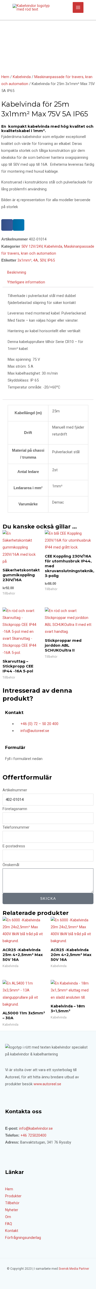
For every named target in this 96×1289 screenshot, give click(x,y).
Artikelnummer (15, 790)
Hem (5, 77)
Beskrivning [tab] (16, 272)
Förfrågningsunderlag (23, 1237)
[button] (7, 225)
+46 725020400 (33, 1135)
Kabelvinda (22, 77)
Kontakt (11, 1230)
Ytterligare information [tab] (26, 282)
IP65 (51, 260)
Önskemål (11, 865)
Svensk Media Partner (74, 1269)
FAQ (8, 1223)
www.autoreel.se (47, 1084)
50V (43, 260)
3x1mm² (24, 260)
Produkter (13, 1196)
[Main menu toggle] (78, 7)
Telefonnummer (16, 827)
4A (35, 260)
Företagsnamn (15, 808)
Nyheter (11, 1210)
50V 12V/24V (31, 246)
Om (8, 1216)
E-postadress (14, 846)
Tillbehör (12, 1203)
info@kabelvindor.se (36, 1128)
